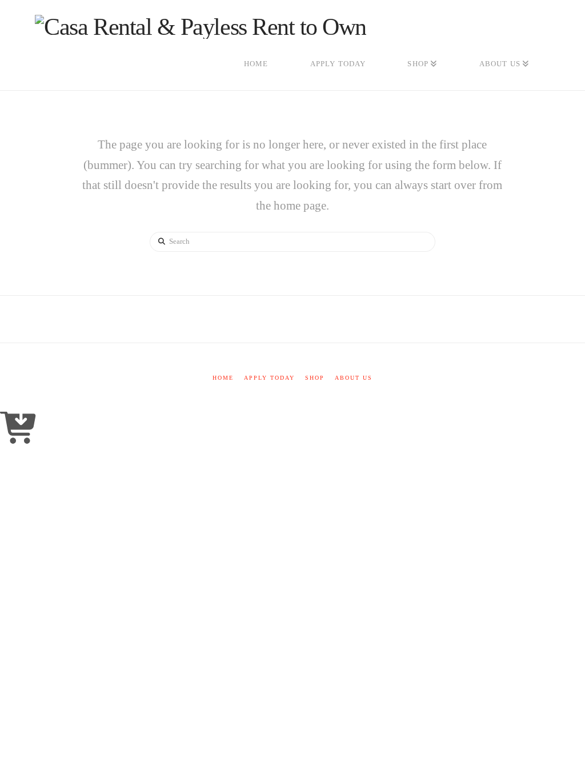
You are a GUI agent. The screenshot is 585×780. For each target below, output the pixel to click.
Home (223, 378)
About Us (353, 378)
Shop (314, 378)
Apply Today (269, 378)
